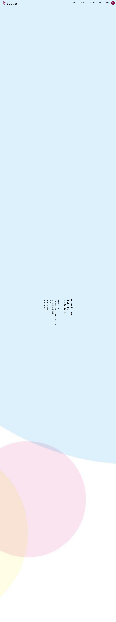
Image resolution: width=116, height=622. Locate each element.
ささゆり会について (83, 2)
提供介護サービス (94, 2)
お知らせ (75, 2)
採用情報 (108, 2)
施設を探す (101, 2)
